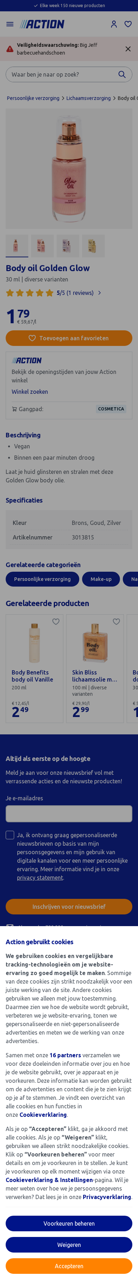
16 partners (65, 1055)
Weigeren (69, 1245)
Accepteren (69, 1266)
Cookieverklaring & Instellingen (49, 1180)
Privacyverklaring (107, 1197)
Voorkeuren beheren (69, 1223)
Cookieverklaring (43, 1114)
